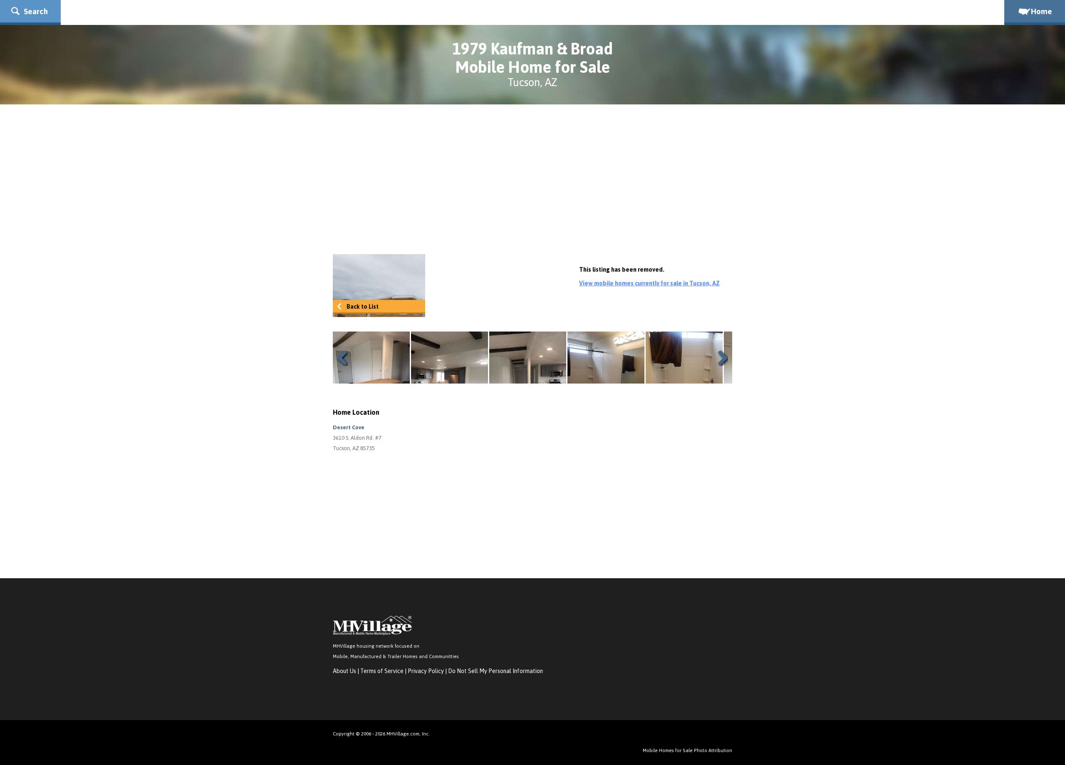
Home (1041, 11)
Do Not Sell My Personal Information (495, 671)
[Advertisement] (532, 179)
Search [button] (35, 11)
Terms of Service (382, 671)
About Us (344, 671)
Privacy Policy (426, 671)
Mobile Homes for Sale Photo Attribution (687, 750)
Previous (345, 357)
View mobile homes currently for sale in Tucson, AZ (649, 283)
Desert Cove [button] (348, 427)
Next (719, 357)
